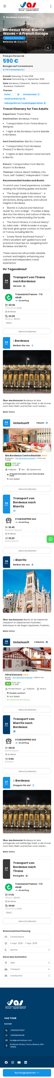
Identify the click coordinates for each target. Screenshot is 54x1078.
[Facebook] (6, 1062)
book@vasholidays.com (21, 1040)
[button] (9, 372)
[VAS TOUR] (15, 1004)
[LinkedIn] (25, 1062)
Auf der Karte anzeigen (25, 458)
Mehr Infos (9, 411)
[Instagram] (12, 1062)
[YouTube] (19, 1062)
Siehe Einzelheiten (27, 331)
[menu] (51, 6)
